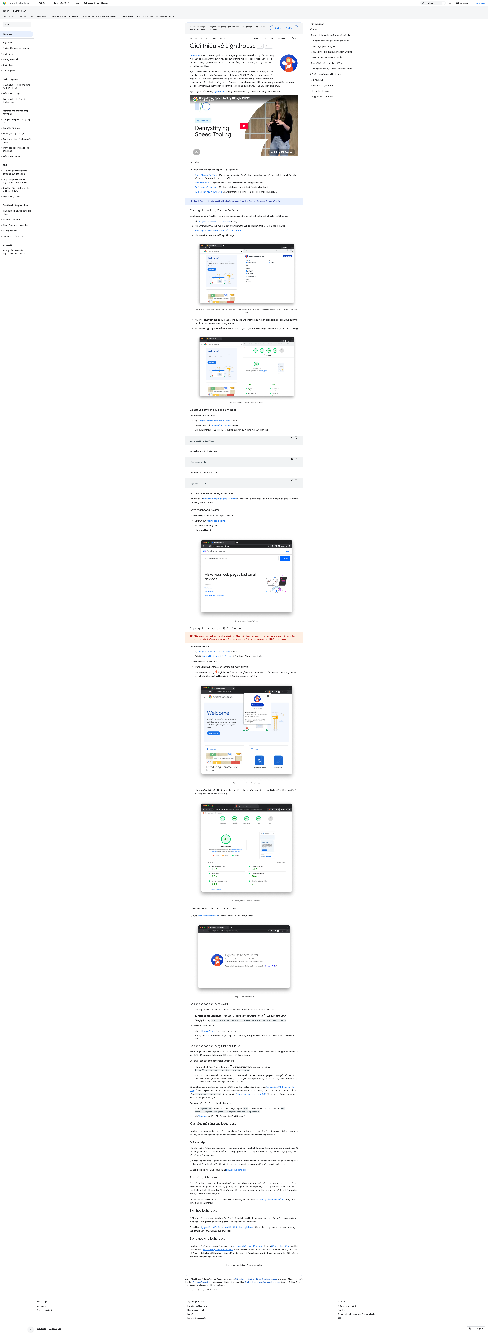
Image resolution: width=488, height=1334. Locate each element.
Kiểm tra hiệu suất (38, 16)
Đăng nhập (480, 3)
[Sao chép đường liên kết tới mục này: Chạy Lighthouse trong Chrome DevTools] (240, 210)
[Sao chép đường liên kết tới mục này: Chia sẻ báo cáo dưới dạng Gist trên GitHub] (243, 1046)
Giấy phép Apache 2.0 (201, 1282)
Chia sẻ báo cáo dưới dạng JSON (250, 1094)
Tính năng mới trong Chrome (96, 3)
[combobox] (433, 3)
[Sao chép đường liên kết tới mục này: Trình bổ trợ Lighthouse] (219, 1177)
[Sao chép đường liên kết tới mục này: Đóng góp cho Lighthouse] (228, 1238)
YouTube (341, 1310)
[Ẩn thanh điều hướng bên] (30, 1329)
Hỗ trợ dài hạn (224, 425)
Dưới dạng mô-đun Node (206, 187)
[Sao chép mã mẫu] (296, 438)
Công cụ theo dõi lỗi (280, 1246)
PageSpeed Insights (216, 521)
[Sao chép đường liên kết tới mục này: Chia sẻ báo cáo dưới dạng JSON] (230, 1004)
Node (214, 425)
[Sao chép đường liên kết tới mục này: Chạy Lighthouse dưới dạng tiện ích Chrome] (243, 628)
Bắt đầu (23, 16)
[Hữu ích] (292, 38)
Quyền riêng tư (55, 1329)
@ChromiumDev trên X (347, 1306)
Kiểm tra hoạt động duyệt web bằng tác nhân (156, 16)
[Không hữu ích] (296, 38)
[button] (16, 54)
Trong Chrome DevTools (206, 175)
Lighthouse (19, 11)
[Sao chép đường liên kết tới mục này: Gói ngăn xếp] (207, 1142)
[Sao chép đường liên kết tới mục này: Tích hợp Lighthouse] (220, 1210)
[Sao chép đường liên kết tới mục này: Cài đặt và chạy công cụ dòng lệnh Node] (239, 410)
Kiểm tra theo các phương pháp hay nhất (100, 16)
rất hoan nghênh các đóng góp (247, 1246)
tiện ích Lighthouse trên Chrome (217, 656)
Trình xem (202, 1116)
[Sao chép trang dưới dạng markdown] (267, 46)
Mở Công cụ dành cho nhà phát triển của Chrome (218, 230)
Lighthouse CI (220, 91)
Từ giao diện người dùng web (208, 192)
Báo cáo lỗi (41, 1306)
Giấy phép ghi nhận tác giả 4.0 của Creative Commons (256, 1279)
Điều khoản (41, 1329)
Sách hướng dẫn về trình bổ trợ (269, 1199)
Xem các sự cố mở (44, 1310)
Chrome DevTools (243, 636)
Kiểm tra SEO (127, 16)
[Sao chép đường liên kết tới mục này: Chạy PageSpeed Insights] (222, 510)
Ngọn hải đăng (9, 16)
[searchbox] (17, 24)
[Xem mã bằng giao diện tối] (292, 438)
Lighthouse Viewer (207, 1031)
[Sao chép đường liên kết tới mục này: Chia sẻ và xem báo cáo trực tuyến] (239, 908)
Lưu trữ (190, 1314)
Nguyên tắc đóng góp (236, 1170)
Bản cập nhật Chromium (197, 1306)
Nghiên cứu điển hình (62, 3)
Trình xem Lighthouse (208, 916)
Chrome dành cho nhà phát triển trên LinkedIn (356, 1314)
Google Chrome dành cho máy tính (214, 221)
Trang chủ (193, 38)
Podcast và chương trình (197, 1318)
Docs (6, 11)
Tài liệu (42, 3)
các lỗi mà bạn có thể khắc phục (218, 1249)
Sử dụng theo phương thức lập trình (220, 499)
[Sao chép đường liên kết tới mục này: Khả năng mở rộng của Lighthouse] (239, 1123)
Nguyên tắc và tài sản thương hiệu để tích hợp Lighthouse (227, 1227)
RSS (339, 1318)
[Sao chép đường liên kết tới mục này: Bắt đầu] (202, 162)
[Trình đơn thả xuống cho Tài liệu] (48, 3)
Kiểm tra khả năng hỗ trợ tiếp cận (64, 16)
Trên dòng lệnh (202, 182)
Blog (77, 3)
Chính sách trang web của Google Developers (262, 1282)
